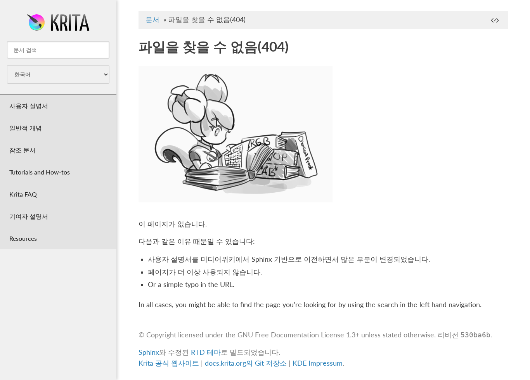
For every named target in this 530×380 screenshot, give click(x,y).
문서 (152, 20)
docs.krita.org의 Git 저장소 (246, 363)
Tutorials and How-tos (39, 172)
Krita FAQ (23, 194)
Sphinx (149, 352)
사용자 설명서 (28, 105)
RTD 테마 (206, 352)
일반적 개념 (25, 127)
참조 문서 (22, 150)
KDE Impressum (318, 363)
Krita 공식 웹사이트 (169, 363)
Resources (23, 238)
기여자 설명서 (28, 216)
